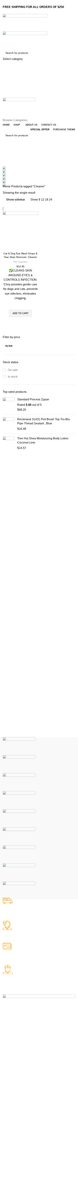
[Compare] (20, 245)
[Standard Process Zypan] (9, 404)
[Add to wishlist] (20, 305)
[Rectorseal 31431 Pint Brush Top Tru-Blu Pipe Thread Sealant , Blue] (9, 424)
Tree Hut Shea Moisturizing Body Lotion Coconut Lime (42, 440)
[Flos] (19, 854)
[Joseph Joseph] (19, 818)
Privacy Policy (11, 1124)
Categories (10, 159)
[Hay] (19, 836)
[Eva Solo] (19, 872)
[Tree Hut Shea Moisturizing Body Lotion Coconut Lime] (9, 443)
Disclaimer (9, 1130)
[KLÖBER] (19, 800)
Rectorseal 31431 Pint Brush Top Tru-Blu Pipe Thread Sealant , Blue (43, 421)
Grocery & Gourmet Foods (18, 1093)
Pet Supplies (20, 261)
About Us (8, 1142)
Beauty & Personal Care (16, 1074)
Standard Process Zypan (33, 399)
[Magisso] (19, 764)
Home (7, 186)
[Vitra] (19, 746)
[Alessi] (19, 890)
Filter (9, 346)
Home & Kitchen (12, 1086)
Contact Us (9, 1136)
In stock (12, 376)
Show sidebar (15, 199)
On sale (12, 369)
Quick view (20, 321)
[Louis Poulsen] (19, 782)
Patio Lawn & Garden (15, 1099)
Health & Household (14, 1080)
